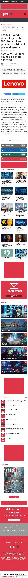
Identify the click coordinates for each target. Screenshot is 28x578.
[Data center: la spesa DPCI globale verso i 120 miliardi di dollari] (21, 252)
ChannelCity (14, 1)
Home (3, 24)
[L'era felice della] (21, 175)
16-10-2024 (14, 63)
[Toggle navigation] (25, 14)
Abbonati (23, 159)
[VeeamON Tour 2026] (14, 325)
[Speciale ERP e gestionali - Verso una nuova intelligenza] (14, 339)
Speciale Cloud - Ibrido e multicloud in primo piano (13, 372)
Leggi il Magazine (14, 497)
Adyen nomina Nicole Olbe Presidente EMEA (21, 243)
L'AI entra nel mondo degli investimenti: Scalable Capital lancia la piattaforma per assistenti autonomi (7, 183)
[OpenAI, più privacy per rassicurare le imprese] (7, 252)
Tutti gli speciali (23, 303)
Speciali (9, 539)
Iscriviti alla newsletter (14, 520)
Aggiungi (23, 150)
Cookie (11, 566)
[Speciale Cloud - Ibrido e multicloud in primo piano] (14, 367)
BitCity (6, 527)
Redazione (22, 539)
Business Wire (6, 63)
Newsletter (5, 19)
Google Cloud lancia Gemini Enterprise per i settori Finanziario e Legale (6, 197)
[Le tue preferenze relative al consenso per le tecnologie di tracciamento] (21, 577)
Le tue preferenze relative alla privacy (14, 574)
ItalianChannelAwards (10, 533)
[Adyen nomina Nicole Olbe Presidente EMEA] (21, 238)
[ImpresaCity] (6, 14)
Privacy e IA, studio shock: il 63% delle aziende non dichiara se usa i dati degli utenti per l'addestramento (6, 230)
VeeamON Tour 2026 (7, 330)
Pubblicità (15, 542)
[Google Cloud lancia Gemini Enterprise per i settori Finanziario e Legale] (7, 191)
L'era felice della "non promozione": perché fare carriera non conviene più (21, 181)
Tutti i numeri (23, 465)
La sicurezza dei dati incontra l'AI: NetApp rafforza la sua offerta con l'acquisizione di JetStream (20, 214)
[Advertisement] (14, 502)
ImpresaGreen (22, 530)
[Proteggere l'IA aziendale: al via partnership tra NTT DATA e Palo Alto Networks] (21, 222)
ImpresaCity (22, 1)
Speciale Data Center (7, 316)
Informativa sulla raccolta (8, 576)
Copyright (8, 542)
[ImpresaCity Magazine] (14, 480)
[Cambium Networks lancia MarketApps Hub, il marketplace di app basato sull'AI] (7, 206)
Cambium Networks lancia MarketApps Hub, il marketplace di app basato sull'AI (7, 213)
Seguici (23, 154)
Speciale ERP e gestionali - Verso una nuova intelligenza (12, 344)
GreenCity (14, 530)
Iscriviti (23, 145)
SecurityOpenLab (6, 530)
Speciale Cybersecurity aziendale (10, 358)
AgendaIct (20, 533)
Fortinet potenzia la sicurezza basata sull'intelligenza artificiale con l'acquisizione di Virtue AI (20, 198)
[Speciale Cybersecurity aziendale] (14, 353)
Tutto (25, 397)
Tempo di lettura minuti (6, 65)
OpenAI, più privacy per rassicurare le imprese (7, 258)
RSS (21, 542)
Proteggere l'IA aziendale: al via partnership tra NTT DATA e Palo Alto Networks (20, 230)
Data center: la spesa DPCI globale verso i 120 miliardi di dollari (21, 258)
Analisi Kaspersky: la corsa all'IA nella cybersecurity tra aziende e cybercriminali (7, 244)
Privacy (16, 566)
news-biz (9, 24)
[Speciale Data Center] (14, 311)
